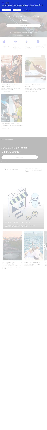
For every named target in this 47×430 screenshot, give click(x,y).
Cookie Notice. (30, 6)
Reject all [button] (17, 9)
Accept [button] (6, 9)
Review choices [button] (26, 9)
